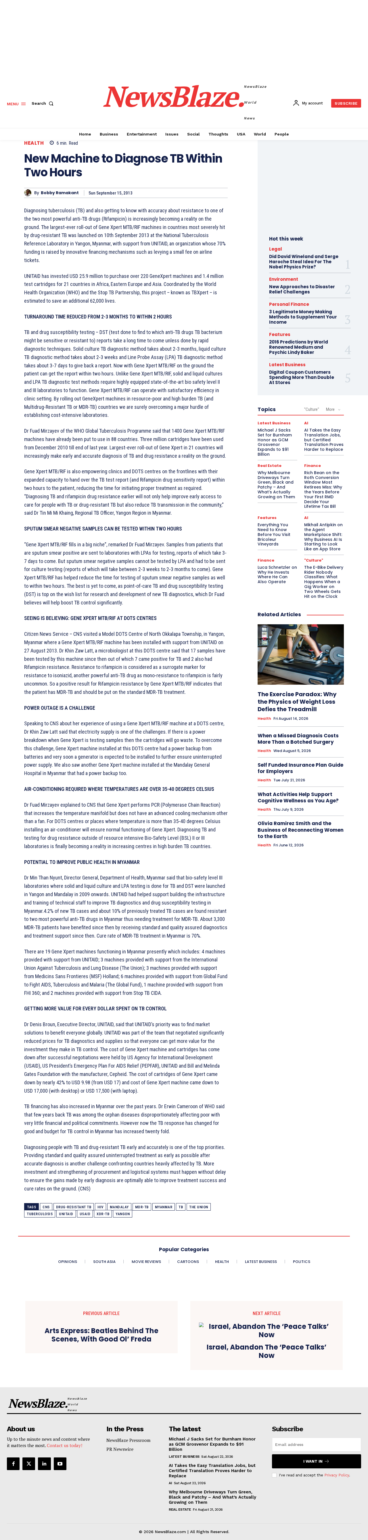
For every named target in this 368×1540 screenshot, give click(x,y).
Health (34, 143)
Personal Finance (289, 304)
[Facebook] (13, 1463)
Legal (275, 249)
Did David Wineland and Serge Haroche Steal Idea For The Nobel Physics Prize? (303, 261)
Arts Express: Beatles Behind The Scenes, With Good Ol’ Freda (101, 1335)
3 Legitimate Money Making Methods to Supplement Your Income (303, 317)
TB (181, 1207)
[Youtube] (60, 1463)
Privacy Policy (336, 1475)
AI (306, 423)
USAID (85, 1214)
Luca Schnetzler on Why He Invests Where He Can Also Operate (277, 574)
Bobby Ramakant (60, 192)
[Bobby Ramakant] (29, 192)
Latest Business (287, 364)
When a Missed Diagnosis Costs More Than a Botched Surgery (298, 738)
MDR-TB (142, 1207)
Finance (312, 465)
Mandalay (119, 1207)
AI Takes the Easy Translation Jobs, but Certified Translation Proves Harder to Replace (324, 439)
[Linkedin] (44, 1463)
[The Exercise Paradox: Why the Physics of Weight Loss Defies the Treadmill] (301, 654)
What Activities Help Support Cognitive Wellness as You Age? (298, 797)
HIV (100, 1207)
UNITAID (66, 1214)
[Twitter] (28, 1463)
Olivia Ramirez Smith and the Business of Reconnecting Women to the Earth (301, 829)
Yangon (123, 1214)
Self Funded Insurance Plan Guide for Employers (300, 768)
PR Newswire (119, 1449)
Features (279, 334)
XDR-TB (103, 1214)
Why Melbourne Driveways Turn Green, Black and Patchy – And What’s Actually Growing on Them (276, 485)
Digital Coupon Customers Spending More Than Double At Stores (301, 377)
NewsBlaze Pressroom (128, 1440)
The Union (198, 1207)
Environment (283, 279)
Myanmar (163, 1207)
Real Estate (269, 465)
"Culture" (311, 409)
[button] (44, 103)
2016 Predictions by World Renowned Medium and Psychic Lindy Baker (298, 347)
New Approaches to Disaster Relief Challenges (302, 289)
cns (46, 1207)
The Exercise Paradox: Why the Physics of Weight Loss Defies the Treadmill (297, 701)
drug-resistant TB (73, 1207)
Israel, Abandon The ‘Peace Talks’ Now (267, 1351)
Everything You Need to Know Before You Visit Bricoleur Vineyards (274, 534)
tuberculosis (40, 1214)
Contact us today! (64, 1445)
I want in (313, 1461)
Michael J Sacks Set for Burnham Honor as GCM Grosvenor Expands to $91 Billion (275, 442)
